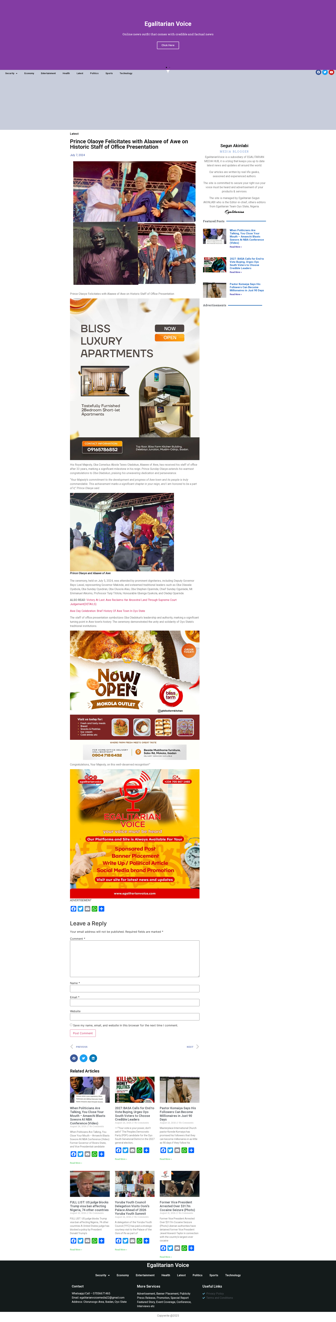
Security (9, 73)
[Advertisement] (168, 105)
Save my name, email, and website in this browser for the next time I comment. (125, 1025)
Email (74, 997)
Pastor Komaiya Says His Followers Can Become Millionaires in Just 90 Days (178, 1113)
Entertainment (48, 73)
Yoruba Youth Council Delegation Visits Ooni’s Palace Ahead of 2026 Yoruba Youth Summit (132, 1207)
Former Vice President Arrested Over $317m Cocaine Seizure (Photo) (177, 1206)
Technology (126, 73)
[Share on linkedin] (93, 1058)
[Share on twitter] (84, 1058)
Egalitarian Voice (168, 1265)
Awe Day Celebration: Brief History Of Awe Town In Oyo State (107, 611)
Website (75, 1011)
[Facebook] (318, 72)
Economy (29, 73)
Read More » (76, 1163)
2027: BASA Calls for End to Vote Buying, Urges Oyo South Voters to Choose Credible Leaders (134, 1113)
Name (75, 983)
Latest (80, 73)
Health (66, 73)
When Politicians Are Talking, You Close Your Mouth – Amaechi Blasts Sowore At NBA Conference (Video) (87, 1115)
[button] (166, 67)
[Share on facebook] (74, 1058)
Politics (94, 73)
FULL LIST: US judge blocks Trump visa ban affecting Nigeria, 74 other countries (89, 1206)
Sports (109, 73)
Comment (77, 938)
